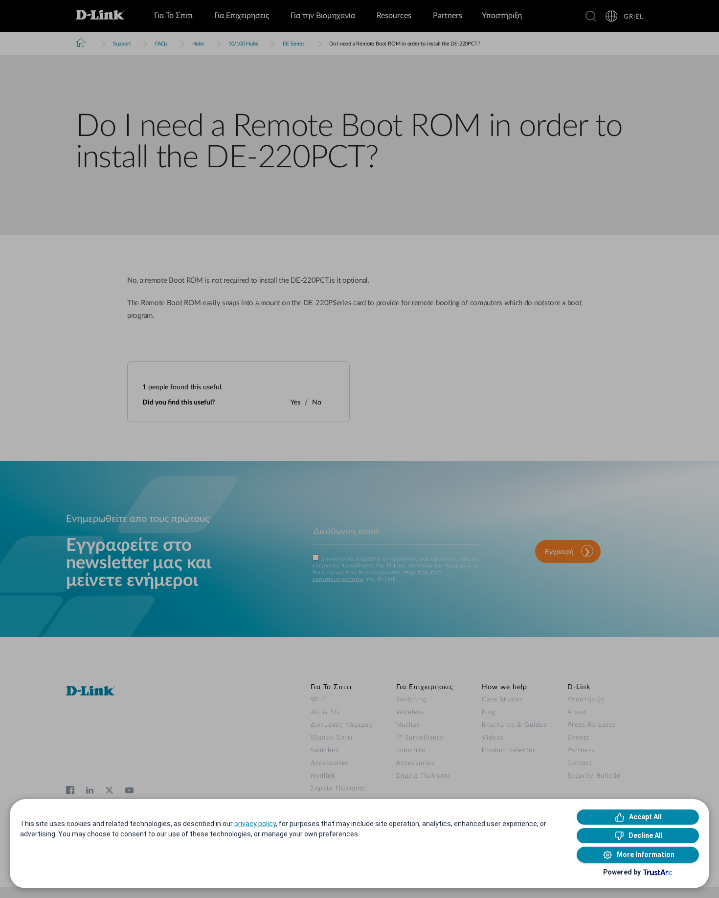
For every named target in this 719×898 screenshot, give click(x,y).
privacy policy (255, 824)
